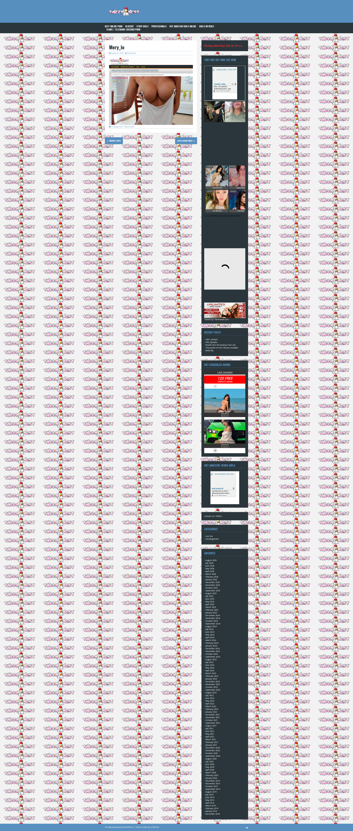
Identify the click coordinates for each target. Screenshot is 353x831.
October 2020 (211, 753)
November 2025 (212, 585)
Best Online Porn (113, 26)
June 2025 (209, 599)
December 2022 (212, 681)
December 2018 (212, 814)
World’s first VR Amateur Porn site (220, 345)
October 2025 (211, 587)
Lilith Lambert (211, 339)
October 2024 (211, 621)
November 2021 (212, 717)
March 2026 (210, 574)
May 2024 (209, 634)
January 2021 (211, 745)
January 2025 (211, 612)
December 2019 (212, 780)
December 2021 (212, 714)
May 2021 (209, 734)
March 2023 (210, 673)
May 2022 (209, 701)
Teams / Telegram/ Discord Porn (123, 29)
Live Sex (209, 536)
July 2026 (209, 563)
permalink (130, 127)
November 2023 (212, 651)
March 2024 (210, 640)
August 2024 (211, 626)
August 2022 (211, 692)
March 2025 (210, 607)
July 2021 (209, 728)
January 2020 (211, 778)
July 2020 (209, 761)
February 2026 (211, 576)
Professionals (159, 26)
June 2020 (209, 764)
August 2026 (211, 560)
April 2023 (209, 670)
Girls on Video (206, 26)
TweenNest (131, 53)
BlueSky (129, 26)
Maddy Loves (115, 140)
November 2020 (212, 750)
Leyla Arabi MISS (185, 140)
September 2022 (212, 689)
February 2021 (211, 742)
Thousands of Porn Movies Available (221, 347)
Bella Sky (209, 350)
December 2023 (212, 648)
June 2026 (209, 565)
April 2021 (209, 736)
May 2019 (209, 800)
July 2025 (209, 596)
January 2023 (211, 678)
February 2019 (211, 808)
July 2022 (209, 695)
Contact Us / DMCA (213, 516)
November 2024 (212, 618)
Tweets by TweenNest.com (216, 319)
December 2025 (212, 582)
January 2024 (211, 645)
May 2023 (209, 667)
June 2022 (209, 698)
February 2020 (211, 775)
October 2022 (211, 687)
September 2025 (212, 590)
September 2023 (212, 656)
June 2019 (209, 797)
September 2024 (212, 623)
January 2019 (211, 811)
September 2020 (212, 756)
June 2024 (209, 632)
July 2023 (209, 662)
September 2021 (212, 723)
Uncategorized (117, 127)
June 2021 (209, 731)
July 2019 (209, 794)
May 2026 (209, 568)
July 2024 (209, 629)
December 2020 (212, 747)
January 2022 (211, 712)
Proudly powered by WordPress (119, 827)
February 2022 (211, 709)
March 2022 (210, 706)
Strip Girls (143, 26)
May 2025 (209, 601)
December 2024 (212, 615)
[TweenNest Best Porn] (124, 11)
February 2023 (211, 676)
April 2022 (209, 703)
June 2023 (209, 665)
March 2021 (210, 739)
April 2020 (209, 769)
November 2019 (212, 783)
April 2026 (209, 571)
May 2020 (209, 767)
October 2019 (211, 786)
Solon (145, 827)
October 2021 (211, 720)
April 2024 (209, 637)
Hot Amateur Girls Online (182, 26)
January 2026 (211, 579)
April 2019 (209, 803)
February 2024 (211, 643)
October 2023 (211, 654)
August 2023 (211, 659)
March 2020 (210, 772)
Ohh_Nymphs (211, 342)
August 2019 (211, 791)
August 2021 (211, 725)
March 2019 (210, 805)
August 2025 (211, 593)
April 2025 (209, 604)
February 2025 (211, 610)
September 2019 (212, 789)
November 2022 (212, 684)
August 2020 (211, 758)
